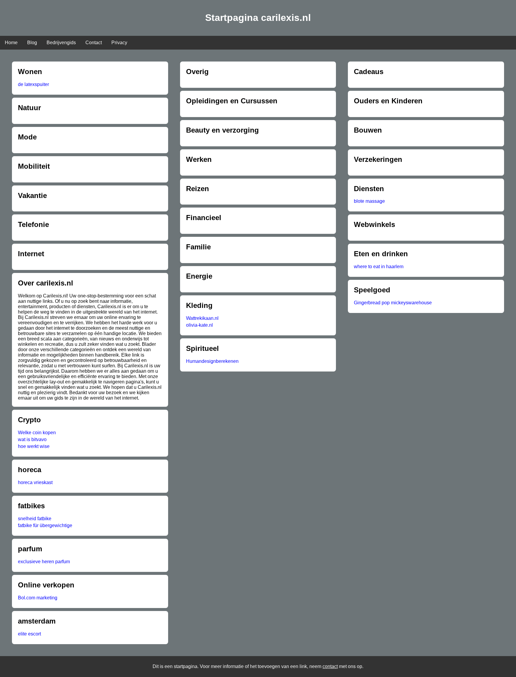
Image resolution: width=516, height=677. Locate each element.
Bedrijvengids (61, 42)
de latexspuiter (33, 84)
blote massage (369, 201)
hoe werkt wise (34, 446)
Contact (93, 42)
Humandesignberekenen (212, 361)
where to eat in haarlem (378, 266)
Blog (32, 42)
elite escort (29, 633)
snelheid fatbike (34, 518)
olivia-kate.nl (199, 325)
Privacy (119, 42)
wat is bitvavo (32, 439)
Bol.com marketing (37, 597)
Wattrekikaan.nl (202, 318)
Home (11, 42)
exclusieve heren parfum (44, 561)
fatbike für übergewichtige (45, 525)
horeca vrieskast (35, 482)
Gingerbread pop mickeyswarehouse (393, 302)
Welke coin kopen (37, 432)
